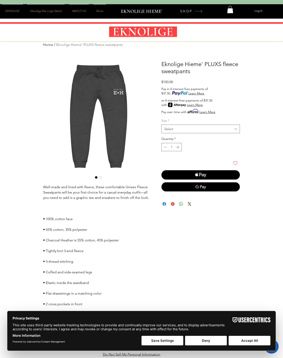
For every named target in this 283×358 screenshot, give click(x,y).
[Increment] (178, 147)
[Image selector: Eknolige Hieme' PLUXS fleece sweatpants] (96, 177)
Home (48, 45)
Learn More (196, 93)
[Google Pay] (200, 187)
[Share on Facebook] (164, 204)
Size (165, 121)
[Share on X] (189, 204)
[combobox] (200, 129)
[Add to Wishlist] (235, 163)
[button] (230, 9)
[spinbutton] (172, 147)
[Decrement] (165, 147)
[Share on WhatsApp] (181, 204)
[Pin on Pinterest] (172, 204)
